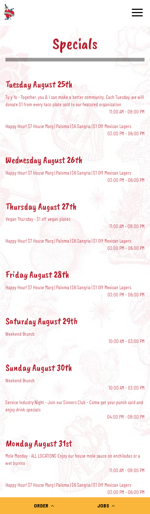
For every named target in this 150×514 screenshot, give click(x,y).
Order (42, 505)
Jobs (103, 505)
